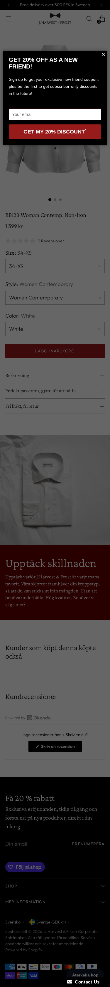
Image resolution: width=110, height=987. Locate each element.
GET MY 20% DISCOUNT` (55, 132)
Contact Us (86, 981)
